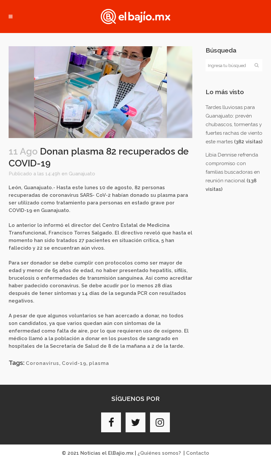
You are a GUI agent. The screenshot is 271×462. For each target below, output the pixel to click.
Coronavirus (42, 363)
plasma (99, 363)
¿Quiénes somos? (159, 453)
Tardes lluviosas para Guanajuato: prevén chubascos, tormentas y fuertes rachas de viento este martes (234, 124)
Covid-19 (74, 363)
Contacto (197, 453)
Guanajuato (82, 174)
